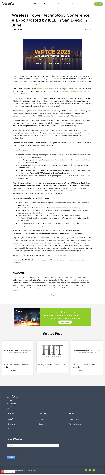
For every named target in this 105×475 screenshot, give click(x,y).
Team (41, 419)
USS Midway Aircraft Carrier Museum (72, 91)
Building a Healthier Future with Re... (52, 365)
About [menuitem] (74, 4)
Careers (41, 424)
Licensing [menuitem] (47, 4)
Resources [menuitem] (61, 4)
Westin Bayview (42, 89)
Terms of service (75, 424)
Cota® (10, 419)
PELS (78, 79)
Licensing (11, 424)
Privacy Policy (74, 419)
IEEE (14, 79)
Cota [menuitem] (34, 4)
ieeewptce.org (83, 260)
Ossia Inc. (18, 30)
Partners (11, 429)
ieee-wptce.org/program (60, 255)
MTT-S (50, 79)
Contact (98, 4)
